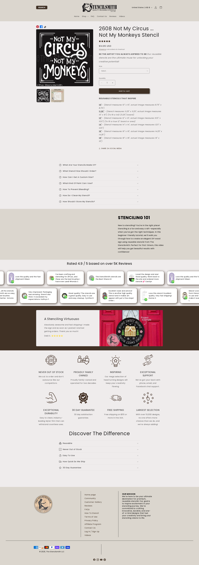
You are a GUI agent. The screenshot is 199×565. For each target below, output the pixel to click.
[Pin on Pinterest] (37, 27)
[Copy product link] (45, 27)
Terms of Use (91, 516)
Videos (88, 535)
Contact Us (90, 528)
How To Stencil (92, 513)
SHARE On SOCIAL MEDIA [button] (111, 148)
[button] (41, 7)
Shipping (102, 49)
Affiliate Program (93, 524)
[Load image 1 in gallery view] (43, 95)
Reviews (88, 505)
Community (90, 498)
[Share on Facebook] (41, 27)
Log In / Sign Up (92, 531)
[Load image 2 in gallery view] (57, 95)
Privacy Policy (91, 520)
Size (100, 66)
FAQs (87, 509)
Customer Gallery (93, 502)
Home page (90, 494)
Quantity (102, 78)
